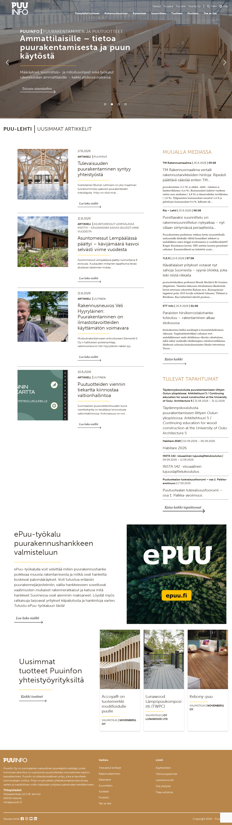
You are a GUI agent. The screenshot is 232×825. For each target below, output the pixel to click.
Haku (214, 6)
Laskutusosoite (165, 780)
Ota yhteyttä (163, 786)
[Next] (226, 59)
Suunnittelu (158, 13)
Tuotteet (176, 13)
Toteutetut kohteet (87, 13)
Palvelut (157, 6)
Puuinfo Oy (195, 6)
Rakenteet (139, 13)
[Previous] (5, 59)
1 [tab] (105, 104)
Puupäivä (168, 6)
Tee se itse (210, 13)
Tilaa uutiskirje (164, 792)
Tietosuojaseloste (166, 774)
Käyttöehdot (163, 767)
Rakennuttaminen (116, 13)
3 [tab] (119, 104)
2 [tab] (112, 104)
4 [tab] (125, 104)
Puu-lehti (181, 6)
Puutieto (193, 13)
